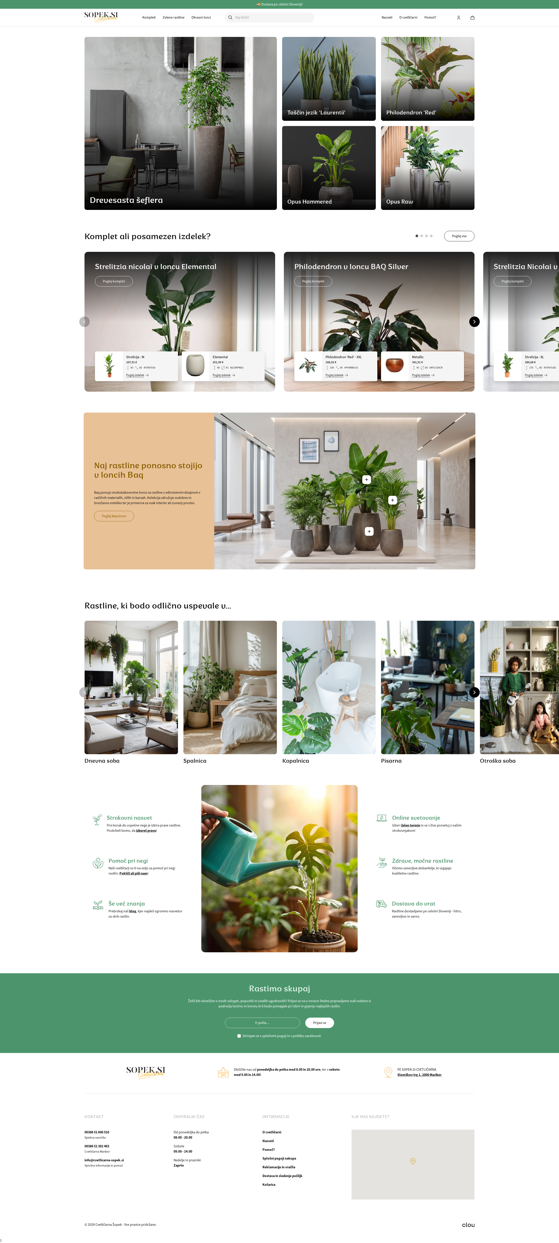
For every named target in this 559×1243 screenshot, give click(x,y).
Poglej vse (459, 236)
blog (132, 911)
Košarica (268, 1184)
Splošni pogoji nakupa (279, 1158)
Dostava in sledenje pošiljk (282, 1176)
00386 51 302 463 (97, 1146)
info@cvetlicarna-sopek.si (104, 1160)
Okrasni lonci (201, 17)
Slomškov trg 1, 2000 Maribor (419, 1074)
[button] (417, 236)
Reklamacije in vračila (278, 1167)
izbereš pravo (146, 830)
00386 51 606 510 (97, 1132)
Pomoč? (430, 17)
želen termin (410, 825)
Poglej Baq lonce (114, 516)
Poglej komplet (114, 281)
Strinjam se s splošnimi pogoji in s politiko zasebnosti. (282, 1036)
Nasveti (387, 17)
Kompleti (149, 17)
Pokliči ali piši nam (133, 873)
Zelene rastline (174, 17)
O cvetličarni (408, 17)
